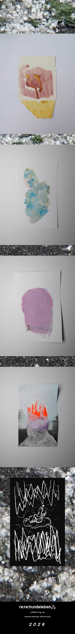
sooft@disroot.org (35, 612)
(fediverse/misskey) (45, 616)
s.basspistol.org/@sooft (31, 616)
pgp (43, 612)
